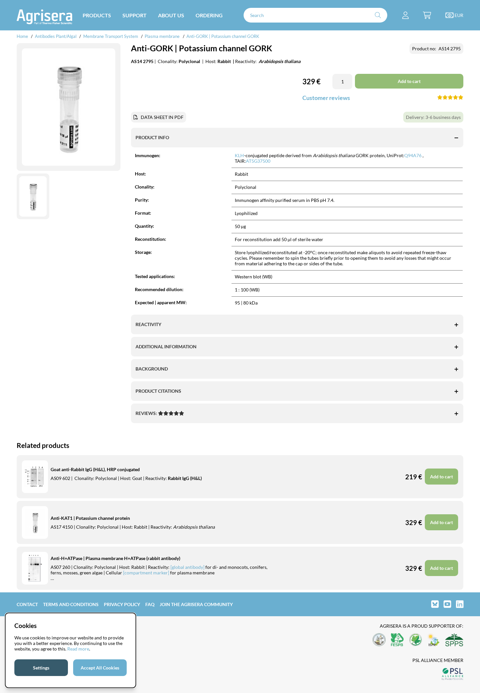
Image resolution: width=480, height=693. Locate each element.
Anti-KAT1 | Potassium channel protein (90, 518)
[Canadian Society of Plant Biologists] (415, 640)
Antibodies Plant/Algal (56, 36)
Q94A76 (413, 155)
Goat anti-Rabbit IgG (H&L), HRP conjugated (95, 469)
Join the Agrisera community (196, 604)
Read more (78, 649)
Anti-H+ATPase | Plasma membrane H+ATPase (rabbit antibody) (115, 558)
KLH (239, 155)
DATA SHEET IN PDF (162, 117)
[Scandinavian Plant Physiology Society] (454, 640)
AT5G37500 (258, 161)
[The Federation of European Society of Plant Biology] (397, 640)
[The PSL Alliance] (452, 675)
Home (22, 36)
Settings (41, 667)
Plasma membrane (162, 36)
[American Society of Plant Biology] (379, 640)
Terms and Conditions (71, 604)
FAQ (149, 604)
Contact (27, 604)
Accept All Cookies (100, 667)
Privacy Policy (122, 604)
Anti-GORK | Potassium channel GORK (222, 36)
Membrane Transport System (110, 36)
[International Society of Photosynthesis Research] (433, 640)
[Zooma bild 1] (68, 107)
